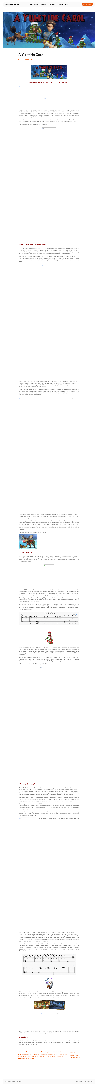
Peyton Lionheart (36, 60)
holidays (37, 1054)
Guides (72, 1053)
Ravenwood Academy (12, 4)
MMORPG (60, 1054)
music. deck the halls (41, 1056)
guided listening (30, 1054)
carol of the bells (28, 1052)
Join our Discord (87, 4)
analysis (20, 1052)
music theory (30, 1056)
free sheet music (56, 1052)
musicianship (52, 1056)
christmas (37, 1052)
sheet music (60, 1056)
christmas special (46, 1052)
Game (23, 1054)
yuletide (32, 1058)
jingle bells (44, 1054)
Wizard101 (26, 1058)
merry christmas (52, 1054)
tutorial (20, 1058)
